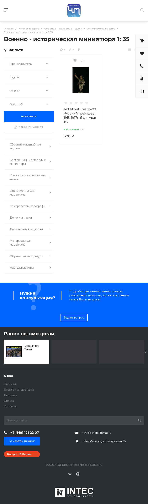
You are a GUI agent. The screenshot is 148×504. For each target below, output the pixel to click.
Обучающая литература (26, 256)
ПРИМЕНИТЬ (29, 116)
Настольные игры (22, 267)
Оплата (9, 401)
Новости (10, 384)
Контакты (10, 406)
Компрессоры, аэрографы (27, 206)
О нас (8, 376)
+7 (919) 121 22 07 (24, 433)
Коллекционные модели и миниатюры (28, 161)
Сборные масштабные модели (25, 146)
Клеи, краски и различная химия (27, 177)
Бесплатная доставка (19, 389)
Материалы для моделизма (20, 242)
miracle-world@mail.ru (96, 433)
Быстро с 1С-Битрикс (19, 454)
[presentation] (146, 352)
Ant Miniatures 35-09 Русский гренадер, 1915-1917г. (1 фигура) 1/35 (80, 115)
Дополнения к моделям (26, 229)
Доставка (10, 395)
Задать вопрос (74, 317)
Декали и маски (21, 217)
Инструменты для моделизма (22, 192)
